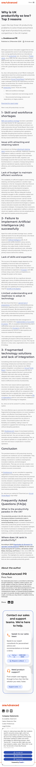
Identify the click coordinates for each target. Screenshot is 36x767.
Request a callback (18, 661)
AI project (24, 270)
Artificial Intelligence (14, 240)
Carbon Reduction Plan (9, 721)
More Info (19, 756)
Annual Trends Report (17, 79)
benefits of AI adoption (14, 288)
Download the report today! (9, 103)
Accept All (19, 752)
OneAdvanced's (9, 431)
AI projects (15, 328)
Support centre (13, 687)
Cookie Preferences (8, 724)
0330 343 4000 (18, 656)
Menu (30, 2)
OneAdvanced (7, 472)
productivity (12, 56)
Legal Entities (6, 726)
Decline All (19, 759)
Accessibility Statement (9, 719)
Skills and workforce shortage (10, 121)
